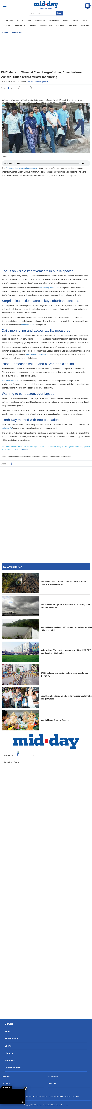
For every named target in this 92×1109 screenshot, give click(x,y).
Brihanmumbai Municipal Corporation (21, 168)
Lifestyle (75, 20)
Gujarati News (53, 1076)
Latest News (9, 20)
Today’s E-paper (46, 8)
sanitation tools (27, 324)
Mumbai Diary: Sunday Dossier (55, 720)
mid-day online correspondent (38, 82)
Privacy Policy (41, 1096)
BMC (4, 456)
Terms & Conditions (56, 1096)
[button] (10, 5)
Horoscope (84, 25)
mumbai (45, 456)
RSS (77, 1096)
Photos (84, 20)
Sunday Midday (12, 1068)
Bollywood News (46, 25)
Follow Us (26, 88)
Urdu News (6, 1084)
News (29, 20)
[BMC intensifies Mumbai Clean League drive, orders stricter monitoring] (12, 1096)
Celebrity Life (54, 20)
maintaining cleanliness (49, 287)
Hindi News (6, 1076)
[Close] (25, 1088)
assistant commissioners (35, 354)
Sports (65, 20)
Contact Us (69, 1096)
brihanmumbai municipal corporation (19, 456)
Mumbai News (17, 32)
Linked (15, 88)
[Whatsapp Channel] (18, 93)
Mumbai (20, 20)
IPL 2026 (8, 25)
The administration (10, 380)
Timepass (10, 1060)
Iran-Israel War (20, 25)
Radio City (52, 1084)
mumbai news (66, 456)
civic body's (7, 428)
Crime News (60, 25)
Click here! (23, 449)
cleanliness (36, 456)
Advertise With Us (27, 1096)
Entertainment (40, 20)
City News (73, 25)
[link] (6, 1087)
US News (33, 25)
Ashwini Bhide (55, 456)
